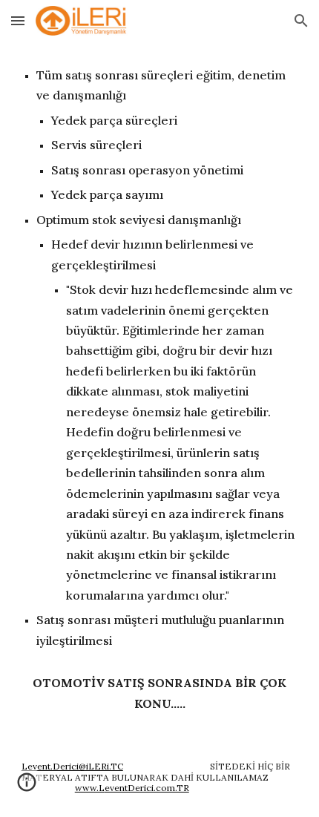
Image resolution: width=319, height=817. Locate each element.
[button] (18, 20)
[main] (160, 389)
